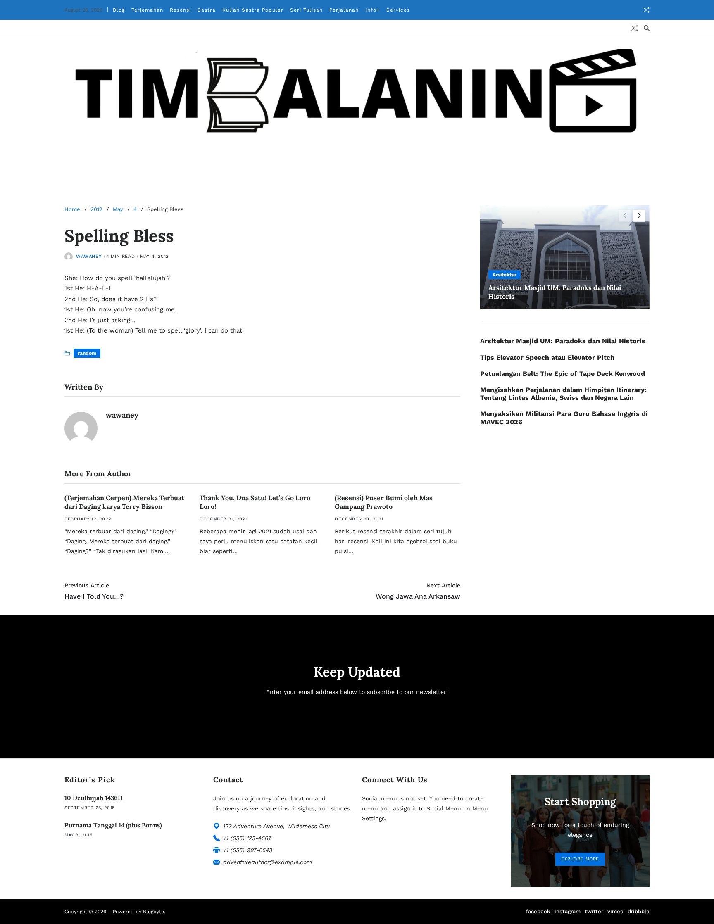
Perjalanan (344, 10)
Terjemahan (147, 10)
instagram (568, 911)
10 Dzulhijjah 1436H (93, 798)
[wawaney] (81, 428)
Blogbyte (153, 911)
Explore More (580, 859)
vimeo (615, 911)
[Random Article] (646, 10)
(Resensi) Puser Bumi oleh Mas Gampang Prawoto (384, 502)
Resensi (180, 10)
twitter (594, 911)
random (87, 353)
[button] (639, 215)
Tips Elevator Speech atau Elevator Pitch (547, 357)
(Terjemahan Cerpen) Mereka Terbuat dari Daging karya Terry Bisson (124, 502)
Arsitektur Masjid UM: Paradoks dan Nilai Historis (562, 341)
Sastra (207, 10)
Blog (119, 10)
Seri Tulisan (306, 10)
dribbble (639, 911)
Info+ (372, 10)
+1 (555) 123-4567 (247, 838)
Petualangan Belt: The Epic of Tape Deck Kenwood (562, 374)
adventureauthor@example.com (267, 862)
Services (398, 10)
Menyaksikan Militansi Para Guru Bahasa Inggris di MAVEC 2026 (564, 417)
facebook (538, 911)
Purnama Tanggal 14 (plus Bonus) (113, 825)
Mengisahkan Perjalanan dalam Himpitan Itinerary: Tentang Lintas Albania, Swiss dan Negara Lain (563, 393)
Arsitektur (504, 275)
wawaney (89, 256)
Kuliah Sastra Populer (252, 10)
